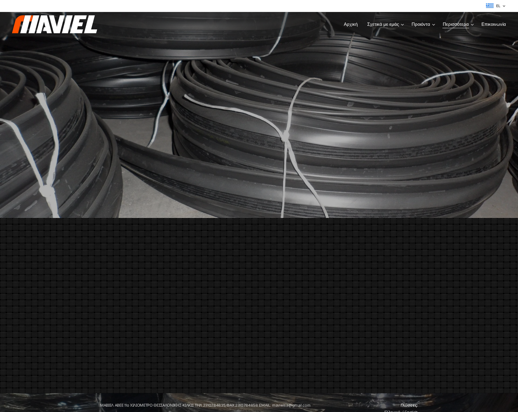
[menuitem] (352, 24)
